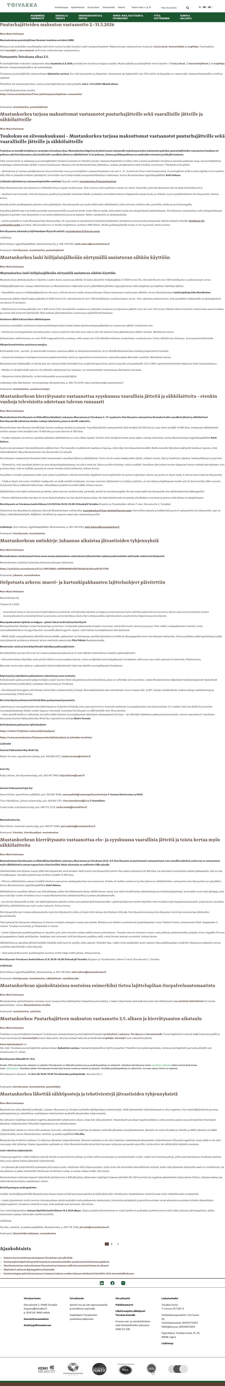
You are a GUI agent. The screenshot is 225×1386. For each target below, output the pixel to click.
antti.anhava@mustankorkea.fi (92, 244)
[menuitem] (200, 7)
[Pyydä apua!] (152, 1369)
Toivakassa (137, 1034)
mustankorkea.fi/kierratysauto (83, 231)
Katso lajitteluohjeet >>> (13, 1044)
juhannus (18, 575)
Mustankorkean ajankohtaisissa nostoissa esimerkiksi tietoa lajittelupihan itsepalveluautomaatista (107, 986)
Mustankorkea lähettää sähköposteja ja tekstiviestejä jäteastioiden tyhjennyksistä (89, 1094)
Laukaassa (123, 1034)
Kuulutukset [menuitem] (93, 8)
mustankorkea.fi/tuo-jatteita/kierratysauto (107, 511)
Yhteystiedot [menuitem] (108, 8)
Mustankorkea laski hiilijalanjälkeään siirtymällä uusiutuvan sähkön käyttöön (85, 257)
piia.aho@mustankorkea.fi (94, 1227)
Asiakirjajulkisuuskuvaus (37, 1325)
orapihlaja (193, 47)
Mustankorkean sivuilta (37, 1005)
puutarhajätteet (39, 107)
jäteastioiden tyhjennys (26, 1233)
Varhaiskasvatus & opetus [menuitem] (90, 17)
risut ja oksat (160, 47)
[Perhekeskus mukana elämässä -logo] (73, 1369)
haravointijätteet (198, 64)
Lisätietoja (167, 1343)
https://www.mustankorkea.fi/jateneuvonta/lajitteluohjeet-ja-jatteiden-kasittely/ (46, 737)
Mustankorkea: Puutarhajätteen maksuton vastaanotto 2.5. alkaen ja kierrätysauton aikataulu (101, 1019)
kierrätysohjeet (32, 832)
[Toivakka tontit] (99, 1369)
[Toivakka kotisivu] (22, 5)
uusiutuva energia (40, 389)
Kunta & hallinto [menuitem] (186, 17)
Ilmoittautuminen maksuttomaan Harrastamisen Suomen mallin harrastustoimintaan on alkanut (56, 1266)
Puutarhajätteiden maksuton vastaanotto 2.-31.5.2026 (57, 25)
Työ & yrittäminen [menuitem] (161, 17)
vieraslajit (10, 50)
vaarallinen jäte (70, 978)
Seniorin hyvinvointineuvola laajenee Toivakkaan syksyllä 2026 (38, 1258)
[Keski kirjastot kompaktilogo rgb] (46, 1366)
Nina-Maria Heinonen (12, 34)
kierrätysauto (20, 250)
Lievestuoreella (154, 1034)
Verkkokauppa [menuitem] (61, 8)
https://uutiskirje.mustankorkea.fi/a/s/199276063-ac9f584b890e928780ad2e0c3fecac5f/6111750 (54, 569)
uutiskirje (35, 1011)
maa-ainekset (26, 50)
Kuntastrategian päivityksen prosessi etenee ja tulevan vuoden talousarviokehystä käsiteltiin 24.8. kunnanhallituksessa (69, 1274)
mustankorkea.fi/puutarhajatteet (97, 181)
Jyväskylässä (110, 1034)
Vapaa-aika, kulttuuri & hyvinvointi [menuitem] (128, 17)
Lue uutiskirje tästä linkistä (188, 1001)
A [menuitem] (144, 8)
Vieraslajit (120, 1038)
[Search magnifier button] (187, 7)
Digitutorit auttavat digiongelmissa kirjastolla (29, 1270)
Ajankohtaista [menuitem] (77, 8)
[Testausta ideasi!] (126, 1369)
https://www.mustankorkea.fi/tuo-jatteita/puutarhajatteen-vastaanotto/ (41, 94)
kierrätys (18, 832)
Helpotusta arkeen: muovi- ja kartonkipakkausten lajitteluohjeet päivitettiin (82, 582)
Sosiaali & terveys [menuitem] (61, 17)
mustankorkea (21, 107)
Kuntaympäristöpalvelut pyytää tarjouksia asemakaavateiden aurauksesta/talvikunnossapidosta (56, 1262)
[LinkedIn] (101, 1283)
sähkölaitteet (53, 978)
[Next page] (117, 1244)
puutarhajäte (53, 1087)
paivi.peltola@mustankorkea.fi (78, 826)
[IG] (123, 1283)
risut (195, 1034)
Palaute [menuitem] (121, 8)
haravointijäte (176, 47)
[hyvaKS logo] (178, 1366)
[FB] (112, 1283)
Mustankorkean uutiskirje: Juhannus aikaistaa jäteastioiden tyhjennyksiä (79, 541)
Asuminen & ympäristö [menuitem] (37, 17)
